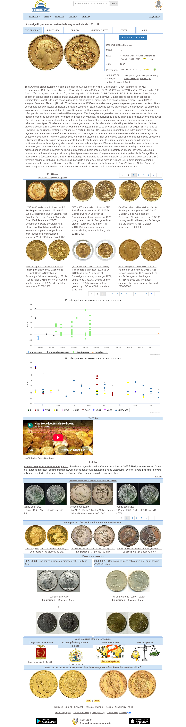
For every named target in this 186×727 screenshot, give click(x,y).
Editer (123, 30)
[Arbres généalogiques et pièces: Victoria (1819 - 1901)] (156, 70)
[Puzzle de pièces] (110, 651)
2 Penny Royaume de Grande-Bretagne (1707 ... (139, 548)
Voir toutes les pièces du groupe (52, 178)
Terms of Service (81, 712)
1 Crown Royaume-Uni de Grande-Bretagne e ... (93, 548)
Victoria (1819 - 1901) (131, 70)
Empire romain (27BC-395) (40, 662)
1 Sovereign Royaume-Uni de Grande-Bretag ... (47, 548)
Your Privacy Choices (117, 712)
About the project (63, 712)
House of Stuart (75, 664)
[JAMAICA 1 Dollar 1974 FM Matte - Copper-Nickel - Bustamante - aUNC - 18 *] (91, 494)
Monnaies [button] (33, 16)
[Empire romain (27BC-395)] (41, 652)
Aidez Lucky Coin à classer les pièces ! (64, 667)
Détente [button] (72, 16)
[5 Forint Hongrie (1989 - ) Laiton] (128, 581)
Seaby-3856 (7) (131, 78)
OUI (88, 700)
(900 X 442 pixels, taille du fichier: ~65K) (90, 266)
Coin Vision (86, 720)
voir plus (158, 476)
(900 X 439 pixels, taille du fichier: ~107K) (91, 207)
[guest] (159, 4)
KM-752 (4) (145, 78)
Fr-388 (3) (110, 82)
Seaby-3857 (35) (132, 75)
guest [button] (158, 9)
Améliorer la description (133, 37)
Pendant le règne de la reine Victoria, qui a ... (46, 466)
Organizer (59, 16)
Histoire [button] (85, 16)
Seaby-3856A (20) (149, 75)
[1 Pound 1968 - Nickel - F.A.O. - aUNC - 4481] (45, 494)
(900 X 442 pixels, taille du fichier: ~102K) (137, 207)
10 (146, 294)
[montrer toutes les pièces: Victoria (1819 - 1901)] (147, 70)
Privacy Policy (98, 712)
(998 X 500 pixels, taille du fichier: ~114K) (137, 266)
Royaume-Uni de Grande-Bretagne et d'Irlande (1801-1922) (137, 57)
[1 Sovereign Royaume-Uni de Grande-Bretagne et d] (48, 191)
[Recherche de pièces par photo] (75, 721)
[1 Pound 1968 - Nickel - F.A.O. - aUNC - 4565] (138, 494)
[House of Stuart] (75, 655)
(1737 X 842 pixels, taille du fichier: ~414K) (45, 207)
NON (97, 700)
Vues (144, 30)
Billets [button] (46, 16)
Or (121, 50)
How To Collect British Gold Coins (39, 458)
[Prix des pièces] (145, 653)
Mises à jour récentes (93, 556)
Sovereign (128, 45)
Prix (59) (75, 30)
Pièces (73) (53, 30)
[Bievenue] (40, 6)
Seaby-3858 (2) (124, 82)
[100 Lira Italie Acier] (58, 581)
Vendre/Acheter (99, 30)
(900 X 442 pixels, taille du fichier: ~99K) (44, 266)
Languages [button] (154, 16)
